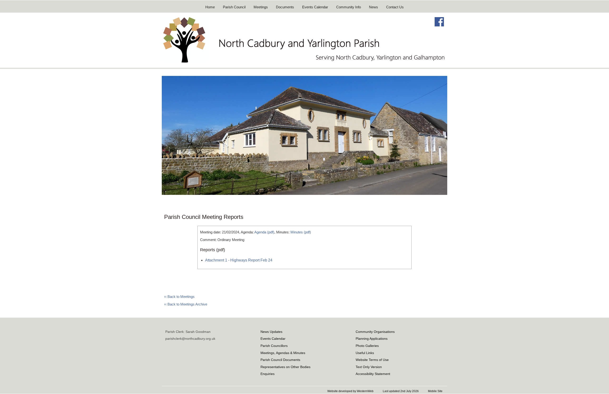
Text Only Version (369, 367)
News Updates (271, 332)
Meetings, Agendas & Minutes (282, 353)
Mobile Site (435, 391)
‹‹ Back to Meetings (179, 297)
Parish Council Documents (280, 360)
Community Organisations (375, 332)
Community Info (348, 7)
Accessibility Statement (373, 374)
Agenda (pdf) (264, 232)
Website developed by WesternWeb (350, 391)
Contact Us (395, 7)
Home (210, 7)
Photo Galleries (367, 346)
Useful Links (365, 353)
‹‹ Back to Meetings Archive (185, 304)
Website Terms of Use (372, 360)
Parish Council (234, 7)
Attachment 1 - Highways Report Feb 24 (238, 260)
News (373, 7)
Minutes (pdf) (300, 232)
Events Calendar (315, 7)
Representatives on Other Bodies (285, 367)
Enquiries (267, 374)
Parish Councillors (274, 346)
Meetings (261, 7)
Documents (285, 7)
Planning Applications (372, 338)
